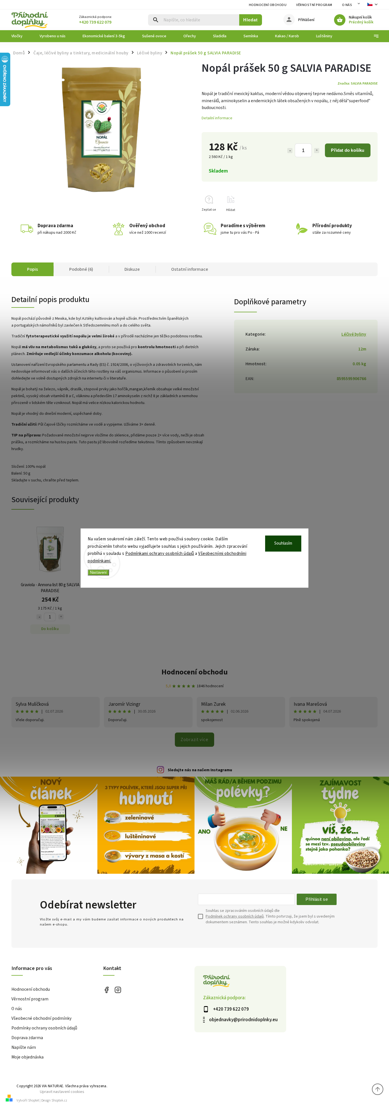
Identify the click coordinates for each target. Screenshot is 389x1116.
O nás (347, 5)
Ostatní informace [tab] (189, 269)
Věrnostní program (314, 5)
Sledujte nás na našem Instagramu (200, 770)
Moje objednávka (27, 1057)
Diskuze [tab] (132, 269)
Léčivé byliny (353, 334)
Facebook (106, 989)
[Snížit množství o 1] (289, 150)
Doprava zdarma (27, 1038)
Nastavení (98, 572)
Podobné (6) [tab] (81, 269)
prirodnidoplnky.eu (118, 989)
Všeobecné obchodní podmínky (41, 1018)
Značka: (357, 83)
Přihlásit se (317, 899)
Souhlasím (283, 543)
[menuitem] (21, 36)
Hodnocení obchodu (268, 5)
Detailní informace (217, 118)
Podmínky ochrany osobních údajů (44, 1028)
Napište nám (23, 1047)
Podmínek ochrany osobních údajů (235, 916)
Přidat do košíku (347, 150)
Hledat (250, 19)
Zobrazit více (194, 740)
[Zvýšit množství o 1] (316, 150)
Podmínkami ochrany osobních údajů (159, 554)
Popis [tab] (32, 269)
